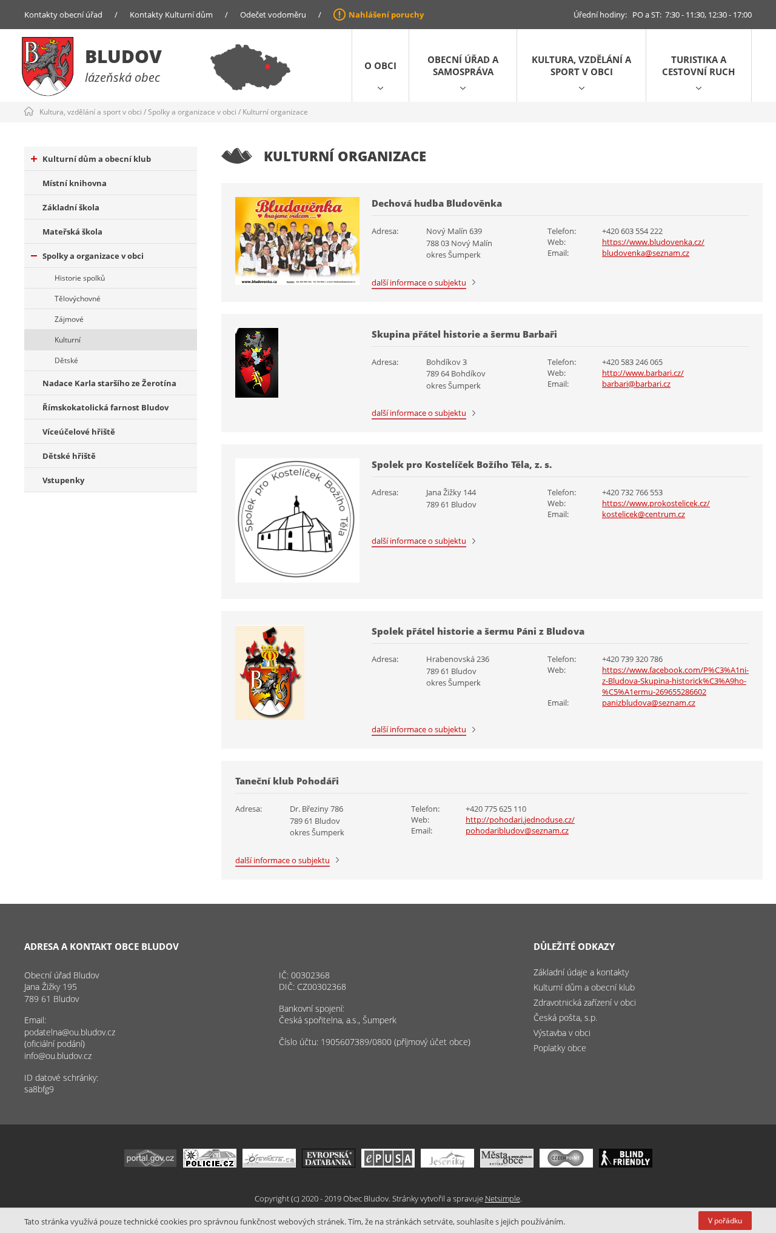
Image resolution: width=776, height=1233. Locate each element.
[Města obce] (507, 1164)
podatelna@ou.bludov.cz (69, 1032)
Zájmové (69, 319)
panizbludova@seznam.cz (648, 702)
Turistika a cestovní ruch (698, 65)
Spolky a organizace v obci (192, 112)
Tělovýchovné (78, 298)
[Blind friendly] (625, 1164)
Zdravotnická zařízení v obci (585, 1002)
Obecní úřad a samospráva (462, 65)
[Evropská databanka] (328, 1164)
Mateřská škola (72, 231)
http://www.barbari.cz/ (643, 372)
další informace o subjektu (419, 282)
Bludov (123, 56)
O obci (380, 65)
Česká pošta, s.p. (565, 1017)
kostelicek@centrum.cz (643, 514)
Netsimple (502, 1198)
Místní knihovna (74, 183)
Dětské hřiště (69, 455)
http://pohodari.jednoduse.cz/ (520, 819)
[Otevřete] (269, 1164)
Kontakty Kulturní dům (171, 14)
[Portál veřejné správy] (150, 1164)
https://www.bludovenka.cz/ (653, 241)
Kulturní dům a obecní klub (96, 158)
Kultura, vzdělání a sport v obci (581, 65)
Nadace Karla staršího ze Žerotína (109, 383)
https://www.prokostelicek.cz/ (656, 503)
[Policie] (209, 1164)
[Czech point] (566, 1164)
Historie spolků (80, 278)
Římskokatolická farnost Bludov (105, 407)
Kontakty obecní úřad (63, 14)
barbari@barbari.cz (636, 383)
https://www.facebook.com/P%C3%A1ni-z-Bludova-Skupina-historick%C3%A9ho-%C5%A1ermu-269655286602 (675, 680)
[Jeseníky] (447, 1164)
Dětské (66, 360)
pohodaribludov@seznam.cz (517, 830)
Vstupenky (63, 480)
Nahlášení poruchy (386, 14)
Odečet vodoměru (273, 14)
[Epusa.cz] (388, 1164)
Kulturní (68, 340)
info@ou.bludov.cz (58, 1055)
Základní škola (70, 207)
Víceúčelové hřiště (78, 431)
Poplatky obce (560, 1048)
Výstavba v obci (562, 1032)
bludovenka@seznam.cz (645, 252)
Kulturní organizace (275, 112)
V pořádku (725, 1220)
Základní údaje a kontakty (581, 972)
